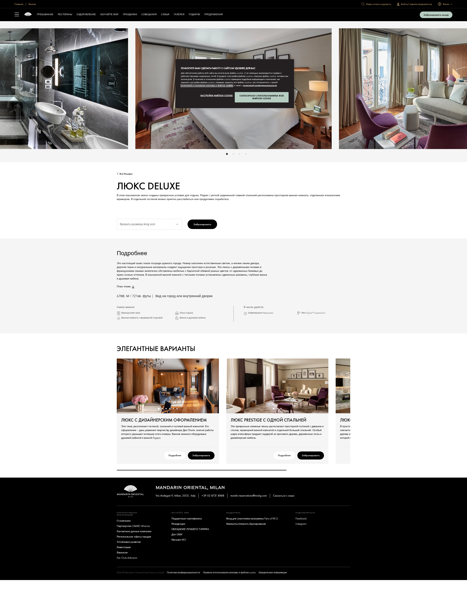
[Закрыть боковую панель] (17, 15)
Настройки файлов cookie (216, 95)
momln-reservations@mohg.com (248, 495)
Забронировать (202, 224)
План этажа (124, 286)
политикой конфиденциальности (260, 86)
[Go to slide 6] (177, 409)
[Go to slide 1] (227, 154)
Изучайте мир (109, 15)
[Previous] (145, 89)
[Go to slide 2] (233, 154)
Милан (32, 4)
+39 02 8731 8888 (213, 495)
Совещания (149, 15)
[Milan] (27, 14)
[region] (234, 83)
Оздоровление (86, 15)
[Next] (321, 89)
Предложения (213, 15)
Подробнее (175, 455)
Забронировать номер (436, 14)
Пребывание (45, 15)
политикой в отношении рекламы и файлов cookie (207, 86)
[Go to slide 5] (173, 409)
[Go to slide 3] (239, 154)
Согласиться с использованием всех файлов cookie (262, 97)
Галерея (179, 15)
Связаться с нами (283, 495)
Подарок (194, 15)
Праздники (130, 15)
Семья (165, 15)
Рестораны (65, 15)
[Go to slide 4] (245, 154)
